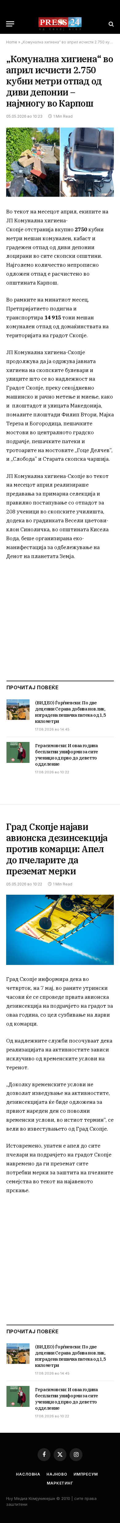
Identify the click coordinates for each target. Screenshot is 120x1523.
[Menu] (10, 24)
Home (11, 42)
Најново (56, 1474)
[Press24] (60, 24)
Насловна (28, 1474)
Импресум (86, 1474)
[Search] (110, 24)
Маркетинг (60, 1483)
